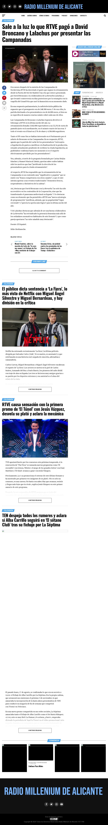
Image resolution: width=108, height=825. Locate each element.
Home (23, 15)
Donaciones (74, 15)
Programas (55, 15)
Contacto (83, 15)
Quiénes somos (32, 15)
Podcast (64, 15)
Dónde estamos (44, 15)
